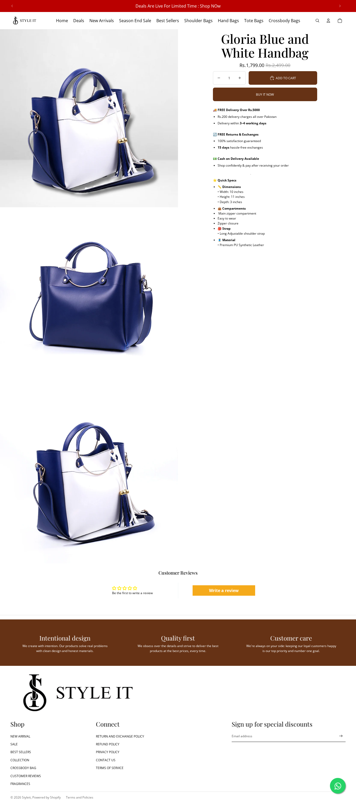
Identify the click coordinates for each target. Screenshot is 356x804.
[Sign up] (341, 736)
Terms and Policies (79, 797)
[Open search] (317, 20)
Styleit (26, 797)
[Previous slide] (12, 6)
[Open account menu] (328, 20)
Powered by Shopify (46, 797)
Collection (19, 760)
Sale (14, 744)
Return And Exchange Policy (120, 736)
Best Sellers (20, 752)
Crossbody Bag (23, 768)
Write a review (224, 590)
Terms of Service (110, 768)
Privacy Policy (107, 752)
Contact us (105, 760)
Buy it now (265, 94)
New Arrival (20, 736)
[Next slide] (340, 6)
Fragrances (20, 784)
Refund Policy (107, 744)
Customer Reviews (25, 776)
